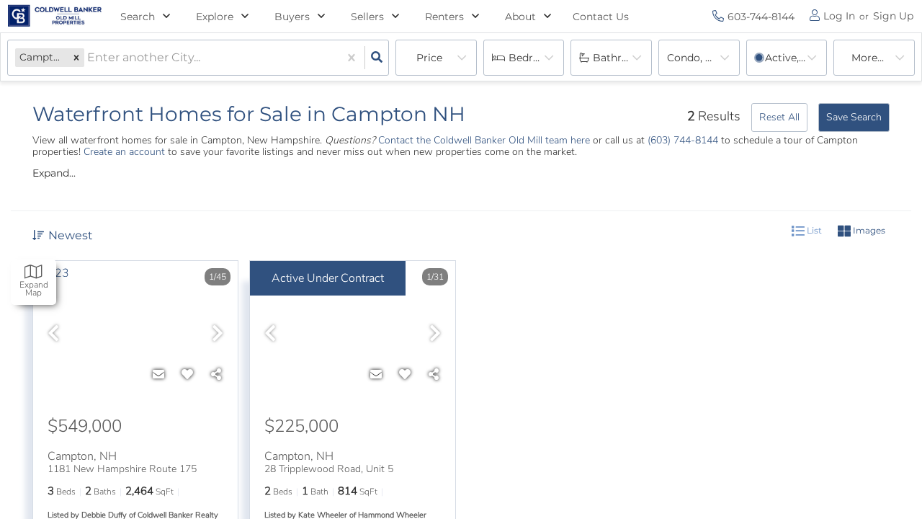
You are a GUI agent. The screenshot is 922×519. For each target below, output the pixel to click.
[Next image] (217, 334)
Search (137, 16)
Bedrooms (535, 57)
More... (867, 57)
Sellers (367, 16)
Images (868, 230)
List (813, 230)
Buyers (292, 16)
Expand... (54, 173)
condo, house (702, 57)
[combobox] (88, 58)
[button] (76, 57)
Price (429, 57)
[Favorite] (187, 374)
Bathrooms (621, 57)
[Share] (216, 374)
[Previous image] (53, 334)
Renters (444, 16)
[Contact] (158, 374)
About (520, 16)
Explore (214, 16)
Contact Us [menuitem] (601, 16)
